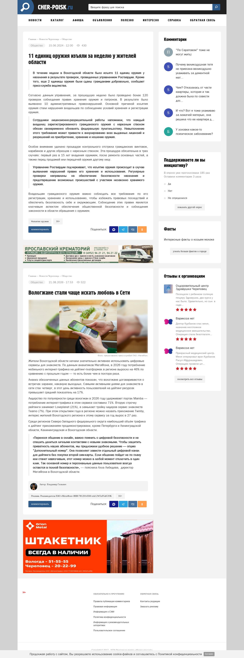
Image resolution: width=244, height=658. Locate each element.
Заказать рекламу (149, 606)
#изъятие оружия (40, 221)
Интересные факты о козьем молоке (189, 239)
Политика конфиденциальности (109, 617)
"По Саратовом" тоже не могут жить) (193, 52)
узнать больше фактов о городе (189, 251)
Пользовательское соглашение (109, 630)
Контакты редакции (150, 601)
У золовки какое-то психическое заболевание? (194, 132)
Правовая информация (105, 606)
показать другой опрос (190, 207)
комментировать (40, 229)
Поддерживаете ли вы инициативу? (184, 162)
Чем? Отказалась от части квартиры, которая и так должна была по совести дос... (193, 94)
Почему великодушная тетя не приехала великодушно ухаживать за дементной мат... (194, 71)
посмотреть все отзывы (189, 379)
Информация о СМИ (103, 612)
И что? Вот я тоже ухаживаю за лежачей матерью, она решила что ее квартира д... (195, 115)
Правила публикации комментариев (111, 601)
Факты (170, 229)
